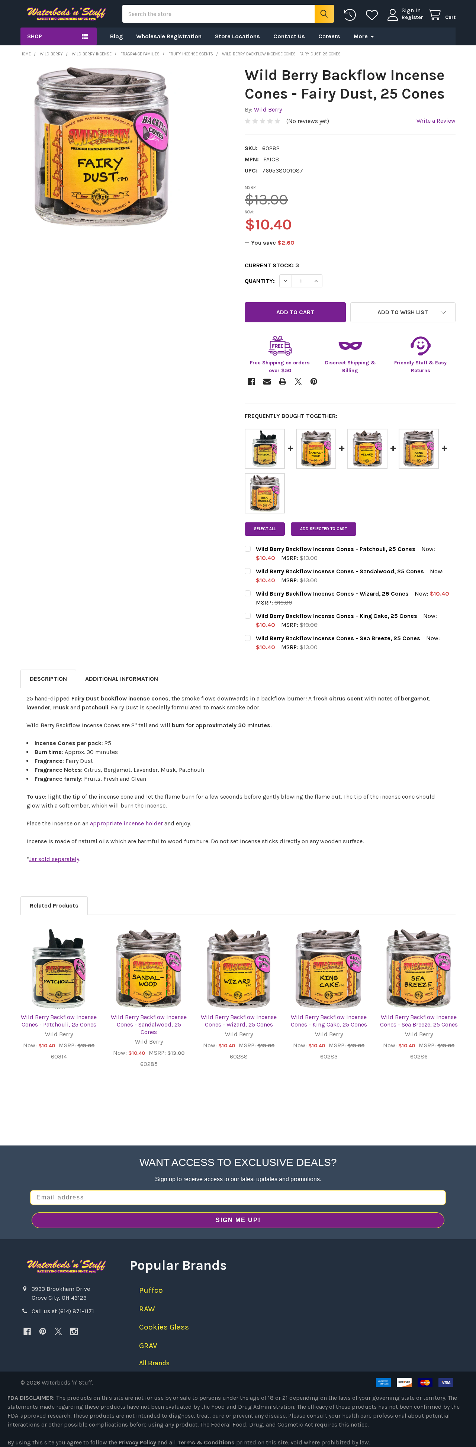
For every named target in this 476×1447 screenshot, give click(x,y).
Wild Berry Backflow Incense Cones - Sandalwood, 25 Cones (149, 1024)
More (361, 36)
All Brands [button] (154, 1363)
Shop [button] (34, 36)
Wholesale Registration (169, 36)
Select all (265, 528)
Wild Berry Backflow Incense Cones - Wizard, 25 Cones (239, 1020)
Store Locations (237, 36)
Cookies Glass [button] (164, 1326)
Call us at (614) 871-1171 (63, 1311)
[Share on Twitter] (298, 381)
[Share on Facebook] (251, 381)
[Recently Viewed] (351, 15)
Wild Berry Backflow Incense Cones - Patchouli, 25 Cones (59, 1020)
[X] (58, 1331)
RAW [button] (147, 1308)
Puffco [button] (151, 1290)
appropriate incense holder (126, 823)
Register (412, 17)
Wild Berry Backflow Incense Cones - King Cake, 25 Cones (329, 1020)
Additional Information (121, 678)
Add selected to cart (323, 528)
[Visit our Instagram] (74, 1331)
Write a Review (436, 120)
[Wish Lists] (373, 15)
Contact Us (289, 36)
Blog (116, 36)
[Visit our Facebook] (27, 1331)
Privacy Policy (137, 1442)
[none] (101, 147)
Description (48, 678)
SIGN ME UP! (238, 1220)
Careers (329, 36)
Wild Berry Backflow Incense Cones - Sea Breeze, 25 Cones (419, 1020)
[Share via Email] (267, 381)
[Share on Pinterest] (314, 381)
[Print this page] (282, 381)
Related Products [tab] (54, 905)
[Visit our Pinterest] (42, 1331)
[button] (403, 312)
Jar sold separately (54, 859)
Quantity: (260, 280)
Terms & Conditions (206, 1442)
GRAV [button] (148, 1345)
